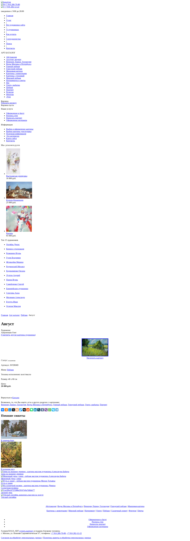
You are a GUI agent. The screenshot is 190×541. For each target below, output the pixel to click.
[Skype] (53, 409)
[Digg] (24, 409)
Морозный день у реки (11, 478)
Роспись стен (12, 116)
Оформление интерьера (16, 120)
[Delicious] (20, 409)
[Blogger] (17, 409)
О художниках (12, 30)
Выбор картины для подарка (18, 131)
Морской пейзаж (13, 78)
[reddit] (27, 409)
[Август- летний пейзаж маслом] (95, 356)
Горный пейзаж (13, 66)
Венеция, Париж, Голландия (18, 62)
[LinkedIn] (35, 409)
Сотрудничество (13, 39)
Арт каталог (14, 315)
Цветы (140, 511)
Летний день (6, 492)
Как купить (11, 34)
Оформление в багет (15, 113)
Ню (7, 83)
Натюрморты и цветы (15, 80)
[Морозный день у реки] (33, 476)
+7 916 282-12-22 (11, 7)
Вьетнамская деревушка (16, 176)
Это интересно (12, 136)
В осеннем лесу (8, 469)
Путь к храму (7, 483)
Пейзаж (9, 87)
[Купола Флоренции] (19, 198)
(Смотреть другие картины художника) (18, 335)
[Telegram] (56, 409)
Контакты (10, 48)
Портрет (10, 90)
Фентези (10, 94)
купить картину (26, 531)
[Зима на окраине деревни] (35, 471)
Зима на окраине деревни (12, 474)
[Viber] (46, 409)
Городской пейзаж (14, 69)
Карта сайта (11, 138)
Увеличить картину (95, 358)
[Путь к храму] (28, 481)
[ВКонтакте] (2, 409)
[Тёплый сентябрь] (22, 495)
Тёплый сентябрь (8, 497)
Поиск (9, 44)
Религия (9, 92)
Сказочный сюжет (119, 511)
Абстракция (11, 57)
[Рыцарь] (19, 231)
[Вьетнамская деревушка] (13, 174)
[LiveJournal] (38, 409)
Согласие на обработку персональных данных (21, 538)
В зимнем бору (7, 440)
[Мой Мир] (9, 409)
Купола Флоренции (14, 200)
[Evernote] (31, 409)
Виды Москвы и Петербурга (18, 64)
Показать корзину (9, 103)
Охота (99, 511)
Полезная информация (16, 134)
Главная (9, 16)
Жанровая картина (14, 71)
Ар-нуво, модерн (13, 59)
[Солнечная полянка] (28, 485)
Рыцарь (9, 233)
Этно (8, 97)
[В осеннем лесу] (11, 467)
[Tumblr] (42, 409)
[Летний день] (18, 490)
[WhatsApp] (49, 409)
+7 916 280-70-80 (12, 4)
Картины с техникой (15, 76)
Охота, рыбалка (13, 85)
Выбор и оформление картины (19, 129)
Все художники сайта (15, 25)
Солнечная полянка (9, 488)
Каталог (15, 398)
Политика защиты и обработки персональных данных (67, 538)
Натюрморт (90, 511)
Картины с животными (16, 73)
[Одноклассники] (6, 409)
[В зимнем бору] (14, 438)
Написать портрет (14, 118)
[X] (13, 409)
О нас (8, 20)
